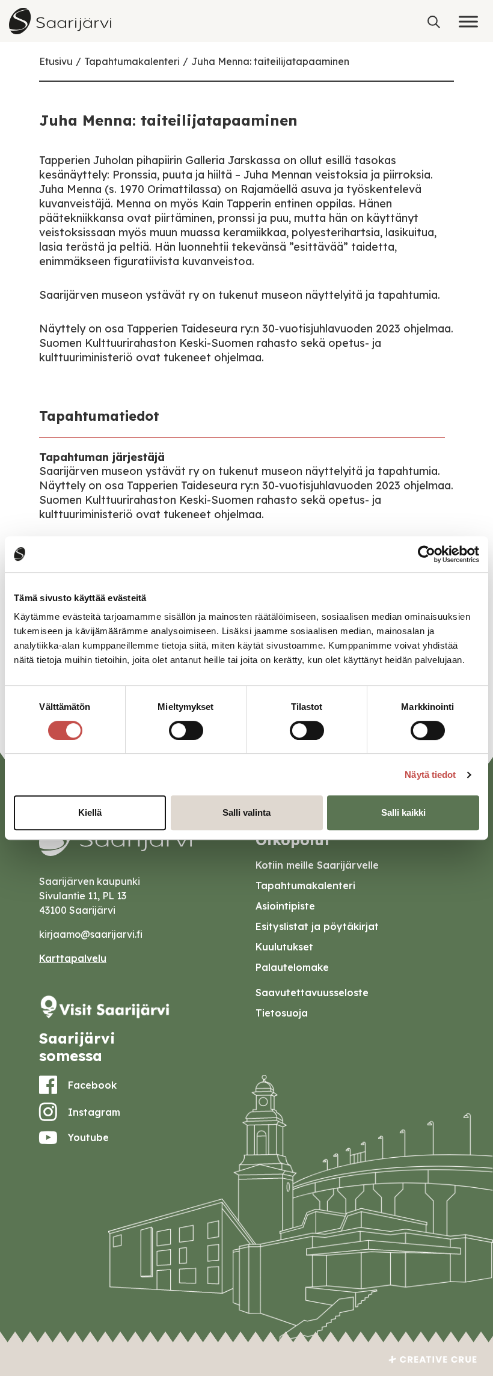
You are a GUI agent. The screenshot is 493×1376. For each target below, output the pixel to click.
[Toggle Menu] (468, 21)
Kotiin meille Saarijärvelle (317, 865)
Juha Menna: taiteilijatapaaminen (270, 61)
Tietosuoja (282, 1013)
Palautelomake (292, 967)
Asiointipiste (285, 906)
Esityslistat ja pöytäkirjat (317, 926)
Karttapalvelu (72, 958)
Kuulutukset (284, 947)
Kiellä (90, 812)
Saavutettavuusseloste (312, 992)
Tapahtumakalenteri (132, 61)
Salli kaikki (403, 812)
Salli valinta (246, 812)
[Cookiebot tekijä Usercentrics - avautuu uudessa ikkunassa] (426, 554)
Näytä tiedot (430, 774)
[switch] (186, 730)
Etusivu (56, 61)
